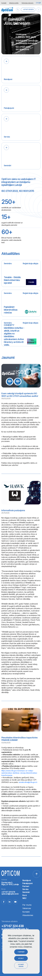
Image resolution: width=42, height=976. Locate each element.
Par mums (27, 905)
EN (37, 3)
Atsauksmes (27, 915)
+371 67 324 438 (12, 926)
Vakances (26, 908)
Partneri (25, 886)
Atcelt (21, 958)
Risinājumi (26, 880)
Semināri (26, 892)
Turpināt (21, 952)
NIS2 (24, 898)
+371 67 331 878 (28, 9)
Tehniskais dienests (27, 3)
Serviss (25, 889)
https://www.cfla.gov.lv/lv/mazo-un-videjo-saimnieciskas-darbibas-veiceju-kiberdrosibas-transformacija (19, 773)
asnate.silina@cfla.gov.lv (28, 782)
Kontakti (3, 3)
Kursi (24, 895)
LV (40, 3)
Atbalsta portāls (14, 3)
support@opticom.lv (14, 929)
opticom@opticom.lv (10, 894)
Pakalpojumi (27, 883)
